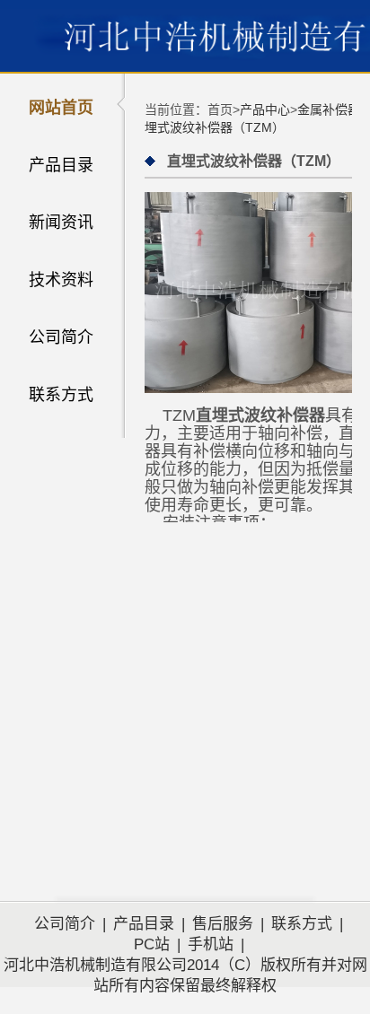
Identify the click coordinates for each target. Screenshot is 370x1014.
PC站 (152, 944)
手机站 (210, 944)
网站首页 (61, 108)
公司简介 (61, 337)
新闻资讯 (61, 223)
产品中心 (265, 109)
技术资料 (61, 280)
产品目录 (61, 165)
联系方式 (61, 395)
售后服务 (222, 923)
